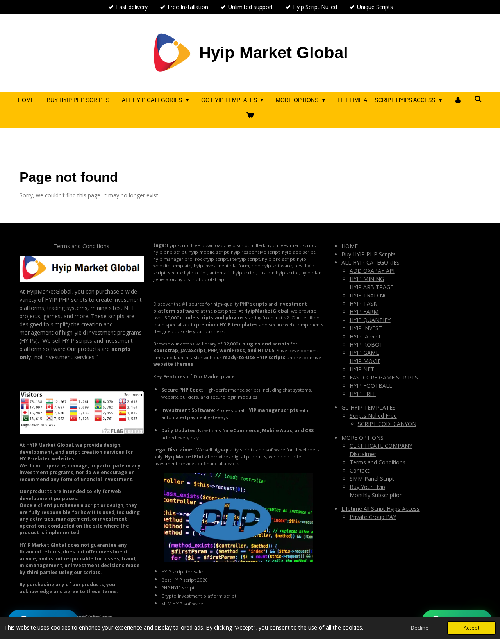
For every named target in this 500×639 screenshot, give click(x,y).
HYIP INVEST (366, 328)
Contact (360, 470)
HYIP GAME (364, 352)
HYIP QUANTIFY (370, 320)
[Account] (458, 100)
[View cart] (250, 115)
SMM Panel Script (372, 478)
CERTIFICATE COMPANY (381, 445)
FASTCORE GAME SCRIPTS (384, 377)
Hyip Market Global (273, 52)
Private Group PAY (373, 517)
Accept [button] (471, 628)
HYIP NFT (362, 369)
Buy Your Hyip (367, 486)
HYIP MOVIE (365, 361)
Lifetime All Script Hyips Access (380, 508)
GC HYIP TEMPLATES (368, 407)
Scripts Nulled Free (373, 415)
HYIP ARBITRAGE (371, 287)
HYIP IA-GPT (365, 336)
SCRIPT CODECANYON (387, 424)
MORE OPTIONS (362, 437)
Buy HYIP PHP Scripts (368, 254)
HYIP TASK (363, 303)
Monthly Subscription (376, 495)
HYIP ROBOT (366, 344)
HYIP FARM (364, 311)
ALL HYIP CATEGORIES (370, 262)
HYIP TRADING (369, 295)
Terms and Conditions (81, 246)
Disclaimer (363, 454)
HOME (349, 246)
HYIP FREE (363, 393)
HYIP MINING (367, 279)
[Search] (478, 99)
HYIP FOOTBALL (371, 385)
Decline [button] (420, 628)
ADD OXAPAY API (372, 270)
